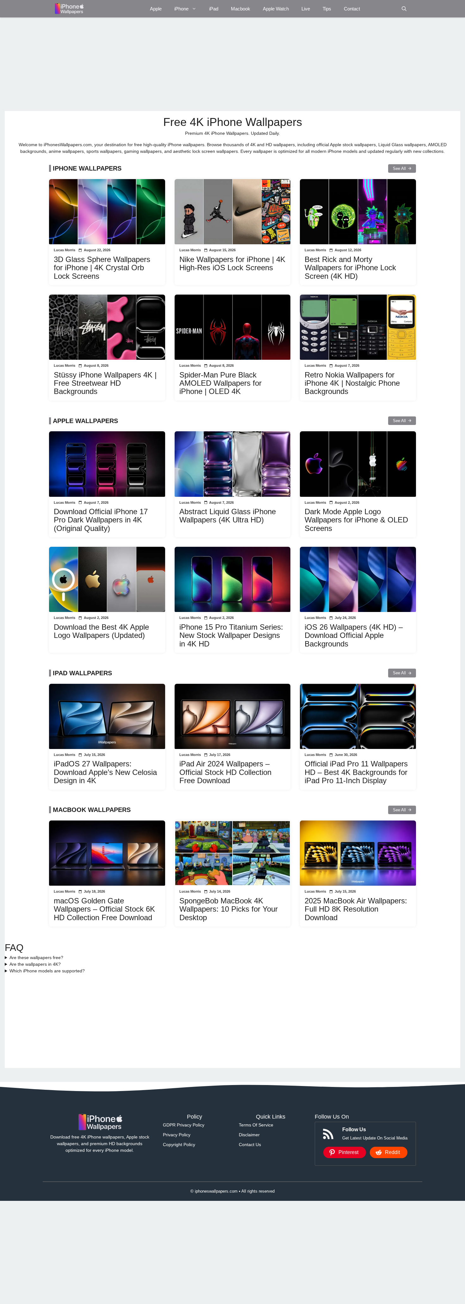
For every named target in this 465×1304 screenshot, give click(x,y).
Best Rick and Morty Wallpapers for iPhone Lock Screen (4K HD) (350, 267)
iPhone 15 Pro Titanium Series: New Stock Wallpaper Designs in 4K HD (231, 635)
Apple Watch (276, 8)
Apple (156, 8)
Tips (327, 8)
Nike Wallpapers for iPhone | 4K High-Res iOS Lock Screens (232, 263)
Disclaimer (249, 1134)
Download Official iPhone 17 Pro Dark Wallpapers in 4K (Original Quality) (101, 520)
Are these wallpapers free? (36, 957)
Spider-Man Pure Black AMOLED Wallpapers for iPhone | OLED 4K (220, 383)
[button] (404, 8)
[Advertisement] (194, 64)
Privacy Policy (176, 1134)
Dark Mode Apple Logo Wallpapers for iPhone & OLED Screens (356, 520)
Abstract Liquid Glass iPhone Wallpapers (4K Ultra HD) (227, 515)
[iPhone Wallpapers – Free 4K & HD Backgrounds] (68, 8)
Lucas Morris (64, 250)
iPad (213, 8)
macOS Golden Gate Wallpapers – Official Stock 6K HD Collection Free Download (104, 909)
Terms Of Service (256, 1124)
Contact (352, 8)
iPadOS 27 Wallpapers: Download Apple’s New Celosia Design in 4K (105, 772)
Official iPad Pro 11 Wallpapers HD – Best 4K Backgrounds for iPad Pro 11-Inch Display (356, 772)
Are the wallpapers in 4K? (35, 964)
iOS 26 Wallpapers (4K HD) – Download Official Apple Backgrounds (354, 635)
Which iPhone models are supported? (47, 970)
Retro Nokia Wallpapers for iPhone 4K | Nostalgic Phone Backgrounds (352, 383)
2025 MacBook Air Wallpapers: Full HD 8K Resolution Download (356, 909)
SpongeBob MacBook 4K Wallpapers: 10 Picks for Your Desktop (228, 909)
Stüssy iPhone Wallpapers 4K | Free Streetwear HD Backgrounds (105, 383)
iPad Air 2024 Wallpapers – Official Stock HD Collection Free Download (225, 772)
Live (305, 8)
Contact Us (250, 1144)
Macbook (240, 8)
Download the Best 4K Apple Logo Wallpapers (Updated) (101, 631)
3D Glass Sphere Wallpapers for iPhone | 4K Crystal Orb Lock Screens (102, 267)
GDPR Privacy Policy (183, 1124)
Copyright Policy (179, 1144)
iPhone (181, 8)
